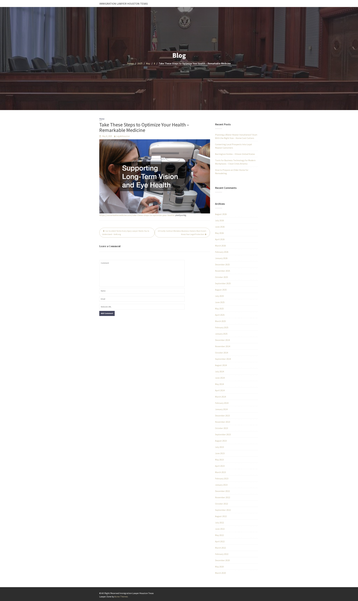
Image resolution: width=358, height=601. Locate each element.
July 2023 (219, 447)
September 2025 (223, 283)
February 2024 (221, 403)
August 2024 (221, 365)
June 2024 (220, 377)
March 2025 (220, 321)
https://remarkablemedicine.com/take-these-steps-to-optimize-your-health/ (137, 215)
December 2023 (222, 415)
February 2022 (221, 554)
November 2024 (222, 346)
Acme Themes (121, 596)
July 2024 (219, 371)
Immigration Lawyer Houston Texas (123, 3)
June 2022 (220, 528)
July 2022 (219, 522)
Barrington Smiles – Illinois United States (235, 154)
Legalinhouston (123, 136)
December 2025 (222, 264)
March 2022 (220, 547)
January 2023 (221, 484)
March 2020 (220, 572)
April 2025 (220, 314)
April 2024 (220, 390)
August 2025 (221, 289)
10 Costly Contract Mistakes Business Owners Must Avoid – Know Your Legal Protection (182, 233)
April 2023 (220, 465)
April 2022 (220, 541)
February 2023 (221, 478)
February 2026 (221, 251)
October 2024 (221, 352)
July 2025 (219, 296)
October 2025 (221, 277)
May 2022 (219, 535)
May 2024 (219, 384)
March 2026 (220, 245)
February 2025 (221, 327)
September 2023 (223, 434)
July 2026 (219, 220)
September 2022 (223, 510)
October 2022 (221, 503)
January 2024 (221, 409)
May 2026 (219, 233)
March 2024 (220, 396)
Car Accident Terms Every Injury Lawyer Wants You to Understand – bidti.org (125, 233)
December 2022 (222, 491)
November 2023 (222, 421)
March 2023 (220, 472)
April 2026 (220, 239)
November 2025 (222, 270)
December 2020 (222, 560)
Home (101, 118)
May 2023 (219, 459)
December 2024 (222, 340)
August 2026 (221, 214)
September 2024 (223, 358)
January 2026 (221, 258)
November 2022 (222, 497)
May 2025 (219, 308)
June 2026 (220, 226)
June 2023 (220, 453)
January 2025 (221, 333)
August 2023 (221, 440)
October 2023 (221, 428)
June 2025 (220, 302)
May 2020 (219, 566)
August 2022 (221, 516)
